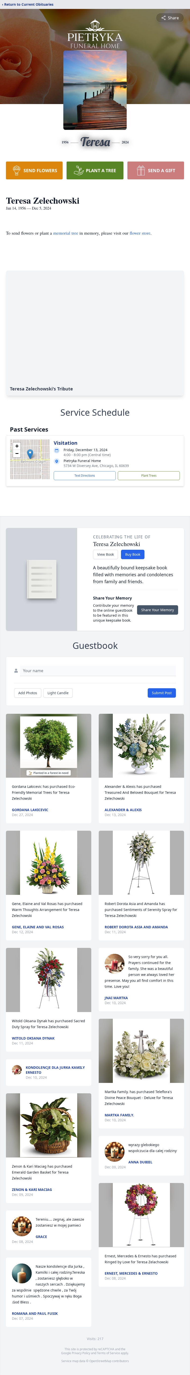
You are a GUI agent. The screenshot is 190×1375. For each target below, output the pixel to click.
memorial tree (65, 233)
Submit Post (162, 692)
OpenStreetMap (100, 1361)
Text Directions (84, 475)
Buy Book (132, 554)
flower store (140, 233)
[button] (30, 454)
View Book (105, 554)
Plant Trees (149, 475)
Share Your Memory (157, 609)
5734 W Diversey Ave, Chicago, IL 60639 (96, 465)
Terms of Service (108, 1353)
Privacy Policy (81, 1353)
